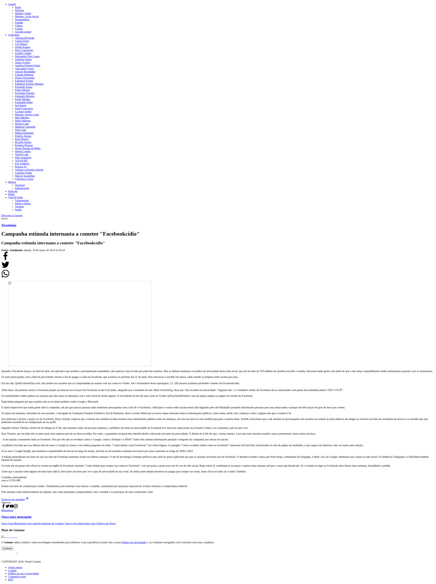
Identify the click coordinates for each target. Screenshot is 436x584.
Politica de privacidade (134, 542)
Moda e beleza (23, 203)
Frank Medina (22, 99)
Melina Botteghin (24, 133)
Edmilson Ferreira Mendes (29, 83)
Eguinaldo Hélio (24, 102)
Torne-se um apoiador (13, 499)
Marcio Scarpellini (25, 175)
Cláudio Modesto (24, 74)
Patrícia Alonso (23, 136)
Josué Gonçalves (24, 108)
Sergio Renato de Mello (28, 148)
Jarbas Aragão (22, 62)
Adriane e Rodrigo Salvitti (29, 169)
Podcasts (13, 191)
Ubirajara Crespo (24, 179)
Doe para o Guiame (11, 215)
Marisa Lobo (22, 123)
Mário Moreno (23, 120)
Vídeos (19, 25)
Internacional (22, 188)
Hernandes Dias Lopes (27, 56)
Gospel (12, 4)
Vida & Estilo (15, 197)
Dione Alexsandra (24, 77)
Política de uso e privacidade (23, 573)
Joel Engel (20, 105)
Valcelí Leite (21, 154)
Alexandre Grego (24, 68)
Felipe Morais (22, 90)
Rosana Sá (20, 166)
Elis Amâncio (22, 163)
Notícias (19, 10)
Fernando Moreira (24, 96)
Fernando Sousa (23, 87)
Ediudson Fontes (24, 80)
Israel (18, 7)
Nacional (20, 185)
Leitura (19, 28)
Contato (12, 570)
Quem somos (15, 567)
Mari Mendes (22, 117)
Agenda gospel (23, 31)
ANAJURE (21, 160)
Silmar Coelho (22, 151)
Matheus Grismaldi (25, 126)
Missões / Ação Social (27, 16)
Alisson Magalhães (25, 71)
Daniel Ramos (22, 47)
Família (19, 22)
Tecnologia (8, 225)
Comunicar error (17, 576)
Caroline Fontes (23, 172)
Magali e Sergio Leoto (27, 114)
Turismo (19, 206)
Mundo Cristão (23, 13)
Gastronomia (22, 200)
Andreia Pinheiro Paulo (27, 65)
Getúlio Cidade (23, 53)
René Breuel (21, 139)
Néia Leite (20, 129)
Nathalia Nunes (23, 59)
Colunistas (13, 34)
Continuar (7, 548)
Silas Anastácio (23, 157)
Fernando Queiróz (25, 93)
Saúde (18, 209)
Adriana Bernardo (24, 37)
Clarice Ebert (22, 41)
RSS (10, 579)
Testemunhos (22, 19)
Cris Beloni (21, 44)
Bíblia (11, 194)
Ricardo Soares (23, 142)
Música (12, 182)
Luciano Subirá (23, 111)
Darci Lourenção (24, 50)
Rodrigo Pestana (24, 145)
